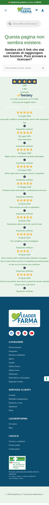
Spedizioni (13, 407)
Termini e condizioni (17, 441)
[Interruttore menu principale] (5, 10)
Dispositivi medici (16, 382)
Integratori (13, 351)
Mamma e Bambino (17, 355)
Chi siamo (13, 424)
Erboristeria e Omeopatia (19, 378)
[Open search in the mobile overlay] (23, 23)
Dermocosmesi (15, 347)
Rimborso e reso (15, 403)
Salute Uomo (14, 370)
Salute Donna (14, 366)
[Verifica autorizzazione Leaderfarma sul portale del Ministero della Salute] (24, 463)
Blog (10, 428)
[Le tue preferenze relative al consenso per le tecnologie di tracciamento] (46, 378)
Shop (11, 410)
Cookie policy (14, 449)
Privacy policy (14, 445)
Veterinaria (13, 374)
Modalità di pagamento (18, 399)
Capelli (11, 363)
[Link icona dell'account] (42, 10)
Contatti (12, 395)
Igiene (11, 359)
